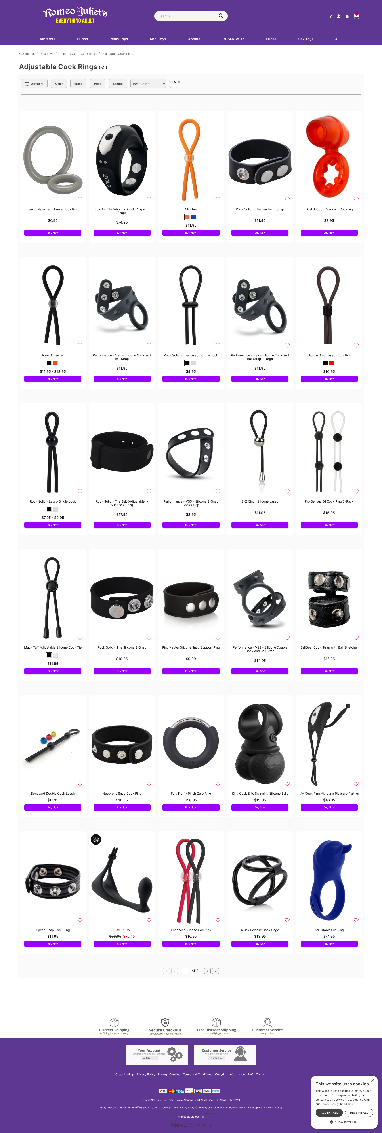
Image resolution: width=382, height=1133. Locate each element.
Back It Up (122, 930)
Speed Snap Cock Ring (53, 930)
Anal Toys (158, 39)
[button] (187, 217)
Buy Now (53, 232)
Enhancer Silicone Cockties (191, 930)
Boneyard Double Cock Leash (53, 793)
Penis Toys (119, 39)
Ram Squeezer (53, 355)
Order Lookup (124, 1074)
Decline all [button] (359, 1112)
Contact (261, 1074)
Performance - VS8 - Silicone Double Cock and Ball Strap (260, 649)
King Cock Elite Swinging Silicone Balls (260, 793)
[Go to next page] (207, 971)
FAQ (250, 1074)
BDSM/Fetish (233, 39)
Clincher (191, 209)
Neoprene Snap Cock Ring (122, 793)
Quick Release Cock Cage (260, 930)
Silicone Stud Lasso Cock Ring (329, 355)
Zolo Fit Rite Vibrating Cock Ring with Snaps (122, 211)
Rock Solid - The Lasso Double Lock (191, 355)
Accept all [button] (329, 1112)
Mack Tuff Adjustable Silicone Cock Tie (53, 647)
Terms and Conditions (197, 1074)
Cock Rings (89, 53)
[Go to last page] (215, 971)
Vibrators (47, 39)
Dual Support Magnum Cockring (329, 209)
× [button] (372, 1080)
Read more (347, 1104)
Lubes (271, 39)
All (337, 39)
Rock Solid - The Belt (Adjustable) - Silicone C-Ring (122, 503)
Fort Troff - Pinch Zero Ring (191, 793)
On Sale (174, 81)
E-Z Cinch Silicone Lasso (260, 501)
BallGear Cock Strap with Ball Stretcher (329, 647)
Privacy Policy (146, 1074)
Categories (27, 53)
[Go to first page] (166, 971)
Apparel (194, 39)
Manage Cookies (169, 1074)
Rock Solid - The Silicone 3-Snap (121, 647)
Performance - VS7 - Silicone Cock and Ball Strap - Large (260, 357)
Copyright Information (230, 1074)
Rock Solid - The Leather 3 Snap (260, 209)
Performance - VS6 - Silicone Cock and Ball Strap (122, 357)
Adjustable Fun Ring (329, 930)
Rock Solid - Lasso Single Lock (53, 501)
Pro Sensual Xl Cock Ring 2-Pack (329, 501)
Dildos (82, 39)
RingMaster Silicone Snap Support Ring (191, 647)
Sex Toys (305, 39)
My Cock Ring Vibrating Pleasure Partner (329, 793)
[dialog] (344, 1102)
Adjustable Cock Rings (118, 53)
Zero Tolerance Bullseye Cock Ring (52, 209)
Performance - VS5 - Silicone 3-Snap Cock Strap (190, 503)
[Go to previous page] (174, 971)
